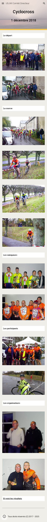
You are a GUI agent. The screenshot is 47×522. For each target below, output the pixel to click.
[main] (23, 15)
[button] (3, 3)
